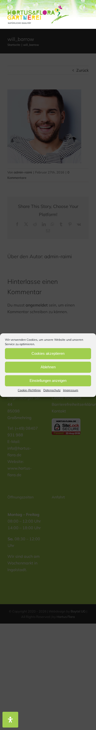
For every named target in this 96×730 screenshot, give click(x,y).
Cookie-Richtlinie (29, 390)
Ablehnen (48, 367)
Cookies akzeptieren (48, 353)
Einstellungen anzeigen (48, 380)
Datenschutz (52, 390)
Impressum (70, 390)
